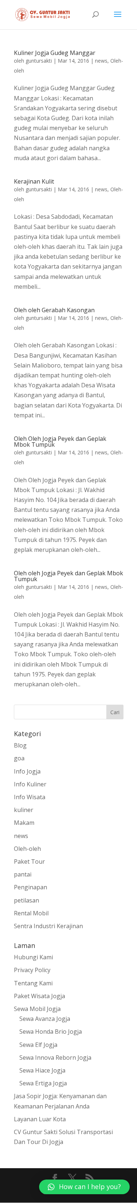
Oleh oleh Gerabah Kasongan (54, 310)
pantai (22, 874)
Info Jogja (27, 771)
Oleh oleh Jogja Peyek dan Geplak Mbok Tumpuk (68, 576)
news (101, 60)
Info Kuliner (30, 784)
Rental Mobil (31, 913)
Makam (24, 823)
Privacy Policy (32, 970)
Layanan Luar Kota (40, 1119)
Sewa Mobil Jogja (37, 1009)
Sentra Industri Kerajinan (48, 926)
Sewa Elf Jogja (38, 1045)
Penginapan (30, 887)
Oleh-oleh (27, 849)
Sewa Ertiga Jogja (43, 1083)
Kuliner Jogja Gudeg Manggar (54, 53)
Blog (20, 745)
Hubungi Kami (33, 957)
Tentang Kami (33, 983)
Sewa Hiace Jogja (42, 1070)
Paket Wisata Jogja (39, 996)
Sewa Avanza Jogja (44, 1019)
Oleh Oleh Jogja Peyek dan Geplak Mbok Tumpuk (60, 442)
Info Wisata (29, 797)
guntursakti (39, 60)
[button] (84, 1187)
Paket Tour (29, 861)
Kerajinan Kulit (34, 181)
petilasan (26, 900)
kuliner (23, 810)
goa (19, 758)
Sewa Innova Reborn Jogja (55, 1057)
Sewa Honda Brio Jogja (50, 1031)
